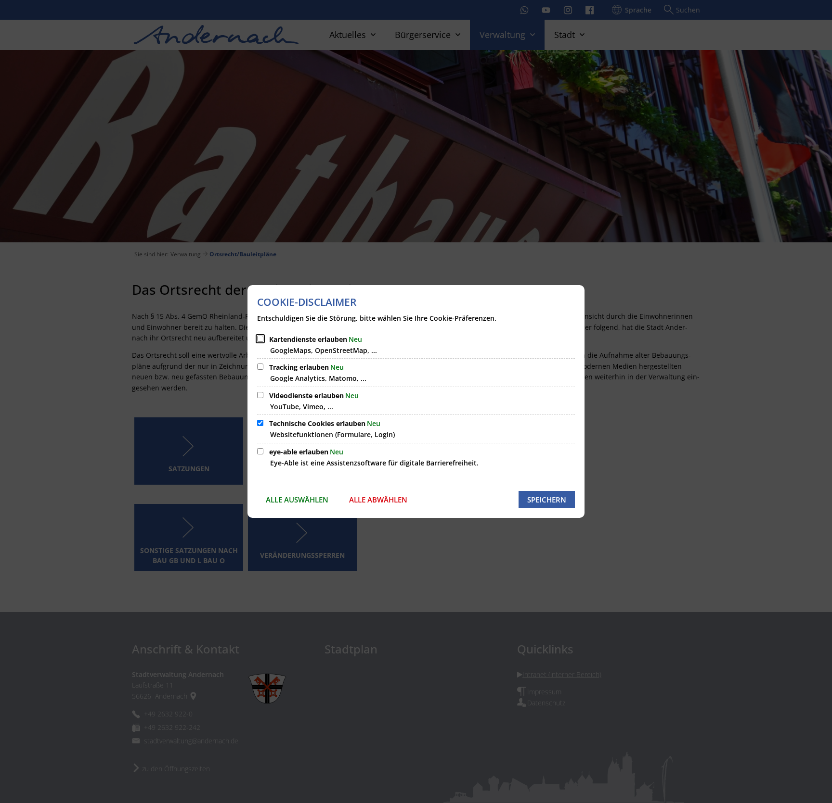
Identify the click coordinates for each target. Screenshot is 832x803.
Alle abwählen (378, 499)
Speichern (546, 499)
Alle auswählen (297, 499)
